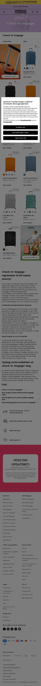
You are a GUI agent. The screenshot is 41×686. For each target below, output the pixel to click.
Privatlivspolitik (26, 120)
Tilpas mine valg (20, 138)
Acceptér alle (20, 127)
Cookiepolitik (7, 122)
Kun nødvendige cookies (20, 132)
